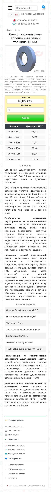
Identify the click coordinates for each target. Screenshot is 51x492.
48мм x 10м (14, 159)
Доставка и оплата (17, 474)
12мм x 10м (14, 142)
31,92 (34, 142)
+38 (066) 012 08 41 (27, 20)
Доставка (38, 13)
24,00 (34, 137)
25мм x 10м (14, 153)
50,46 (35, 148)
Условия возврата (16, 465)
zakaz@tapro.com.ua (16, 454)
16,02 (34, 131)
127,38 (35, 159)
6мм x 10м (13, 131)
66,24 (34, 153)
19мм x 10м (14, 148)
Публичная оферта (17, 469)
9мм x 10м (13, 137)
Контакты (26, 13)
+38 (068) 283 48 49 (27, 23)
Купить (26, 118)
